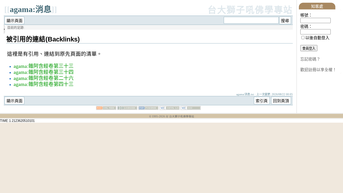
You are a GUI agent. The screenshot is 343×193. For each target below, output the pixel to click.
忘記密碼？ (310, 59)
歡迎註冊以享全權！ (318, 70)
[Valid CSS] (191, 108)
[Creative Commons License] (127, 108)
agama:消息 (30, 9)
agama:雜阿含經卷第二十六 (44, 78)
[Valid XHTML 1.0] (169, 108)
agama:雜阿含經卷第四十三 (44, 84)
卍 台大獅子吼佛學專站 (180, 116)
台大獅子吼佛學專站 (250, 10)
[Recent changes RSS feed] (106, 108)
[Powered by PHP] (148, 108)
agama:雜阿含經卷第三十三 (44, 66)
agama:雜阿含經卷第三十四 (44, 72)
